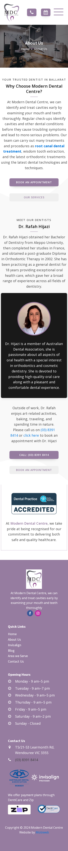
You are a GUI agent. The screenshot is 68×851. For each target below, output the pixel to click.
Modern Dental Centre (29, 523)
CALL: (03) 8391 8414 (34, 455)
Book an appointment (34, 182)
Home (25, 49)
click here (31, 435)
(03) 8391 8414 (26, 759)
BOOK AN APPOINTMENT (34, 470)
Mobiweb (42, 832)
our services (34, 197)
